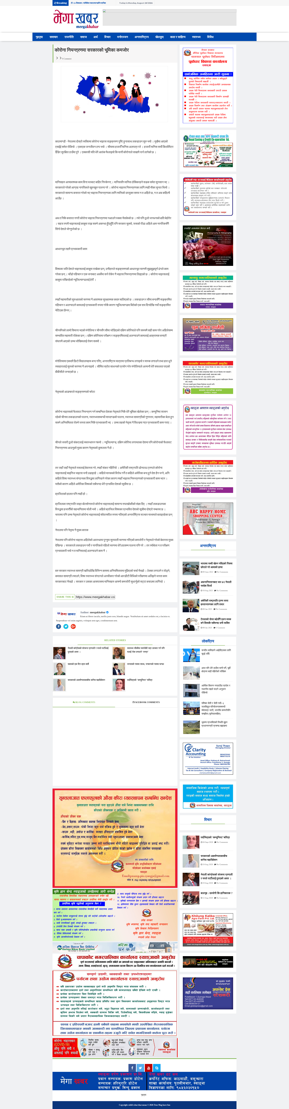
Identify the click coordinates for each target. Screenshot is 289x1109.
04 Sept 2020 (208, 842)
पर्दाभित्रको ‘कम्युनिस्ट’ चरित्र (139, 680)
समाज (83, 37)
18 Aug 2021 (208, 590)
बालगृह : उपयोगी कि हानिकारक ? (216, 893)
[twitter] (140, 1068)
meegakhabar (98, 612)
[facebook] (132, 1068)
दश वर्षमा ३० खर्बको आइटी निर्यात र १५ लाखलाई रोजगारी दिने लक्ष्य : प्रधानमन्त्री (92, 4)
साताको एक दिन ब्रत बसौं (78, 664)
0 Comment (66, 59)
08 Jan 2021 (207, 609)
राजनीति (69, 37)
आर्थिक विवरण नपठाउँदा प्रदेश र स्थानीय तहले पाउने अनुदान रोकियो (216, 689)
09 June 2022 (208, 572)
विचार (107, 37)
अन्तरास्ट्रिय (142, 37)
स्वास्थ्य (196, 37)
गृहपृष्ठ (39, 37)
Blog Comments (85, 702)
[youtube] (148, 1068)
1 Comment (220, 628)
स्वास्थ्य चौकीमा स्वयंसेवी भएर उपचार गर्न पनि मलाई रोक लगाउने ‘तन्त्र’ (146, 650)
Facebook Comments (147, 702)
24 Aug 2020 (208, 864)
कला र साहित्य (177, 37)
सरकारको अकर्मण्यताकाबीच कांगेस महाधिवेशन (86, 680)
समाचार (54, 37)
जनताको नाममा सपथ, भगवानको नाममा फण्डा (145, 664)
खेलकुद (159, 37)
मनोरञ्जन (122, 37)
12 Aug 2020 (208, 898)
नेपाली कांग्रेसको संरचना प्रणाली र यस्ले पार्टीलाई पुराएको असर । (88, 650)
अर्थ (95, 37)
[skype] (157, 1068)
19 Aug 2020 (208, 883)
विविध (210, 37)
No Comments (222, 572)
